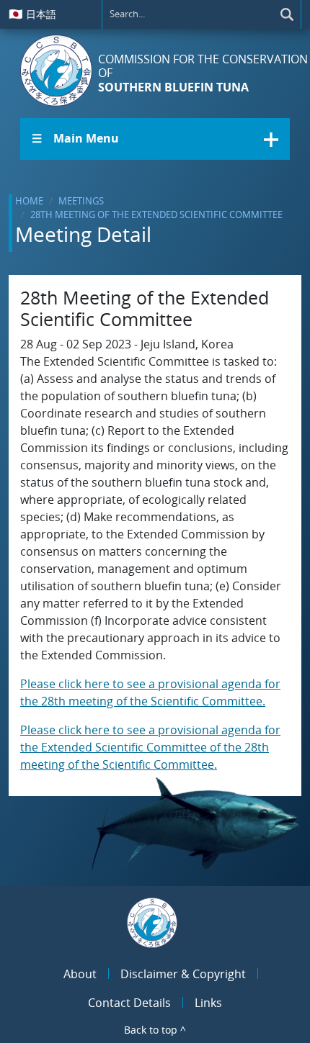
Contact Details (129, 1003)
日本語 (32, 14)
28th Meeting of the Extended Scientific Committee (156, 214)
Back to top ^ (155, 1030)
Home (29, 200)
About (80, 974)
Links (208, 1003)
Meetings (81, 200)
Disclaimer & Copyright (183, 974)
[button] (155, 139)
